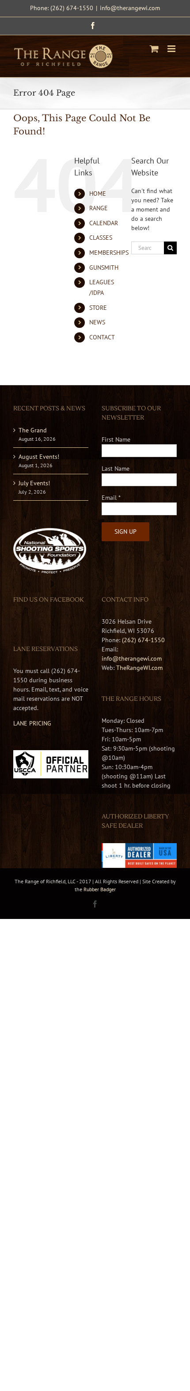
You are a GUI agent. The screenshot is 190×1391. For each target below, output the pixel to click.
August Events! (39, 457)
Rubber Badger (100, 889)
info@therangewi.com (130, 8)
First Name (116, 439)
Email (111, 498)
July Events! (34, 483)
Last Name (115, 468)
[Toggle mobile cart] (154, 48)
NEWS (97, 322)
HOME (97, 193)
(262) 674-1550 (143, 640)
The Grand (33, 430)
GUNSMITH (103, 268)
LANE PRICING (32, 723)
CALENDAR (103, 223)
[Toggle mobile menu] (172, 48)
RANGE (98, 208)
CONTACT (102, 337)
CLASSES (100, 238)
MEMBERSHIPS (109, 253)
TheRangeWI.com (139, 668)
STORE (98, 308)
